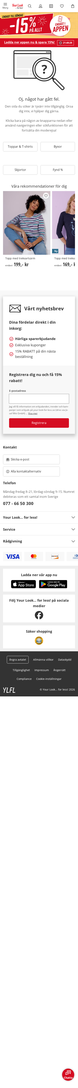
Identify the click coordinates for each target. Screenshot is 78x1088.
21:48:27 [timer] (67, 42)
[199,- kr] (27, 223)
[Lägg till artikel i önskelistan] (46, 196)
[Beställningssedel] (51, 6)
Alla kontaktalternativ (26, 471)
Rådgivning (12, 541)
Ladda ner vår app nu (39, 575)
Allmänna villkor (43, 659)
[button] (5, 6)
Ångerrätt (59, 670)
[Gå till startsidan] (17, 6)
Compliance (24, 679)
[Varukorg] (72, 6)
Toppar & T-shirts (20, 146)
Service (9, 529)
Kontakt (10, 447)
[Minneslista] (62, 6)
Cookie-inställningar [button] (49, 679)
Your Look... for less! (20, 517)
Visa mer (32, 413)
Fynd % (58, 170)
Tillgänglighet (21, 670)
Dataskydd (64, 659)
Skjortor (20, 170)
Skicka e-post (20, 460)
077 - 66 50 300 (18, 503)
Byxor (58, 146)
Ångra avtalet (17, 659)
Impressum (41, 670)
